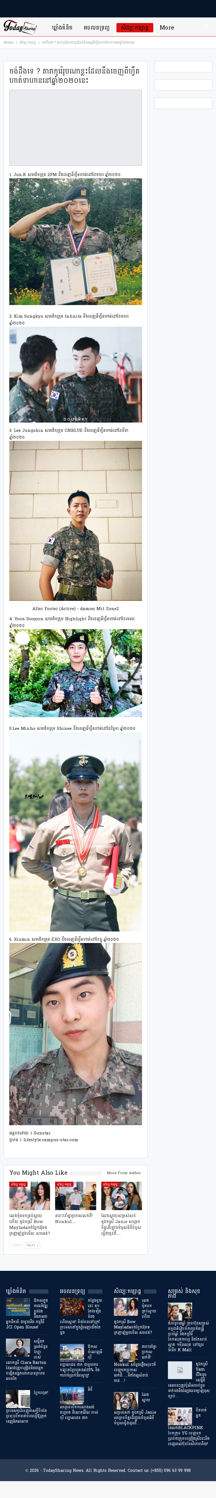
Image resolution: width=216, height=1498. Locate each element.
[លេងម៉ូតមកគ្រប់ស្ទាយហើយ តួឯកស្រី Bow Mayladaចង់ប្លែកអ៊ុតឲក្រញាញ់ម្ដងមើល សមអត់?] (29, 1196)
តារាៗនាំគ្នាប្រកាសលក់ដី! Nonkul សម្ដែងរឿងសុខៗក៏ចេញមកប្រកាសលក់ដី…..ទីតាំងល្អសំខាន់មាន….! (135, 1363)
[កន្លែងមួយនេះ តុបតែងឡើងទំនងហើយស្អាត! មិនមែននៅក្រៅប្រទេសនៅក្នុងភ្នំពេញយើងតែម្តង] (72, 1307)
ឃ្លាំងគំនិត (62, 27)
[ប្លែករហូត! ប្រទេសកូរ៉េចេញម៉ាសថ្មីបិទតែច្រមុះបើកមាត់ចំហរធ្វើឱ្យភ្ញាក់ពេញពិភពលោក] (18, 1399)
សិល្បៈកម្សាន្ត (135, 27)
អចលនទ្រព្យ (97, 27)
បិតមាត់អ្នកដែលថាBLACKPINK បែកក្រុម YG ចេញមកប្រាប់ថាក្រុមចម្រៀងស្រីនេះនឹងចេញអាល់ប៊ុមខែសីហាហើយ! (189, 1427)
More (167, 27)
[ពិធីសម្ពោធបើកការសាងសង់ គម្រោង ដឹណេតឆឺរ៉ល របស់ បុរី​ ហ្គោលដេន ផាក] (72, 1396)
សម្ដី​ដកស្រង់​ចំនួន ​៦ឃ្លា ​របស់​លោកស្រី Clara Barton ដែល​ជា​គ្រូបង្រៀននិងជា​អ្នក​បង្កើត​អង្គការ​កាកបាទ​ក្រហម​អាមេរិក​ (27, 1360)
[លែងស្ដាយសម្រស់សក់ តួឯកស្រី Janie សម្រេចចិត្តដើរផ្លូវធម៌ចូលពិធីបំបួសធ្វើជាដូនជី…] (121, 1196)
